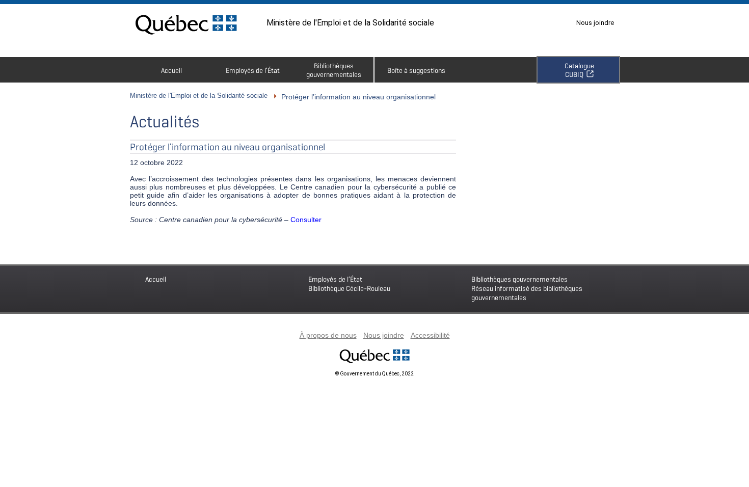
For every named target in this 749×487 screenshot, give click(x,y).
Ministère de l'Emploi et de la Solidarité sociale (350, 23)
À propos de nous (328, 335)
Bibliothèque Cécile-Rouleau (349, 283)
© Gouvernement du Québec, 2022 (374, 373)
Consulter (306, 219)
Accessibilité (430, 335)
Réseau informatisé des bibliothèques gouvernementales (526, 288)
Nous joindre (595, 22)
